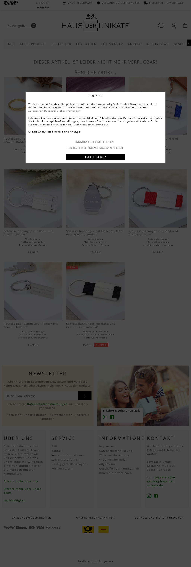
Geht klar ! (95, 156)
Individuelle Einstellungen (94, 142)
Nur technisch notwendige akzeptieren (94, 147)
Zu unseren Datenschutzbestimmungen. (55, 110)
